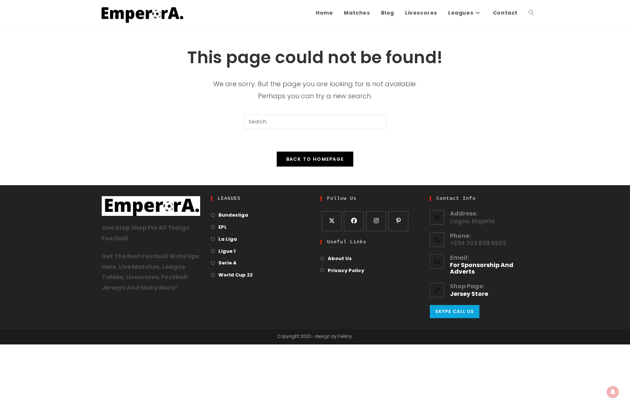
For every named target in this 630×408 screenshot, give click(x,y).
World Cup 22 (235, 275)
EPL (222, 227)
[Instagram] (376, 221)
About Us (340, 258)
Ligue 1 (227, 251)
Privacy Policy (346, 270)
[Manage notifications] (613, 392)
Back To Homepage (315, 159)
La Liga (227, 239)
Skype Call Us (454, 311)
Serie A (227, 263)
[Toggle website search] (531, 13)
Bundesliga (233, 215)
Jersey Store (469, 294)
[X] (332, 221)
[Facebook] (354, 221)
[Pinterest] (398, 221)
